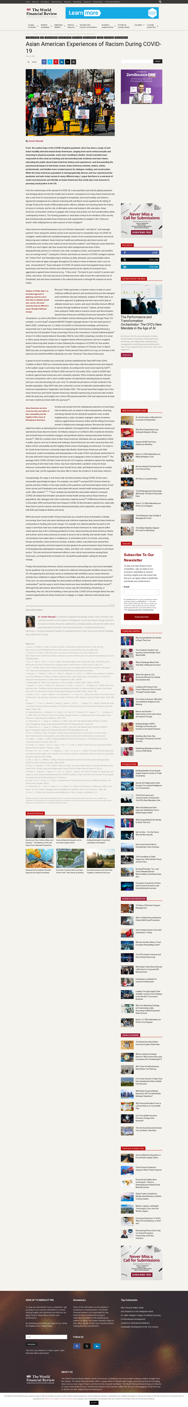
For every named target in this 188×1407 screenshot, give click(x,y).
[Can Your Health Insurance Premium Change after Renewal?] (127, 1118)
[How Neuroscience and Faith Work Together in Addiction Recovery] (101, 858)
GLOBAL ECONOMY (32, 26)
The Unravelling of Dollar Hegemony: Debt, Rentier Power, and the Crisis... (149, 859)
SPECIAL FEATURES (65, 37)
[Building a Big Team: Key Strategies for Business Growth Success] (127, 739)
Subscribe (67, 2)
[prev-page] (27, 877)
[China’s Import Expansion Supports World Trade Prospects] (127, 1170)
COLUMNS (138, 25)
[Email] (67, 61)
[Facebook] (44, 61)
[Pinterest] (55, 61)
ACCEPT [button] (94, 1403)
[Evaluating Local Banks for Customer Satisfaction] (127, 982)
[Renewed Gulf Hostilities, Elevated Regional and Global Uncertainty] (40, 858)
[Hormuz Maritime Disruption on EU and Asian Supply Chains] (70, 828)
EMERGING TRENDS (58, 26)
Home (28, 2)
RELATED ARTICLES (35, 814)
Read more (127, 355)
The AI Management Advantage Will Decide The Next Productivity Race (149, 493)
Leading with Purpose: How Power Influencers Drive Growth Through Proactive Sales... (148, 689)
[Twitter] (50, 61)
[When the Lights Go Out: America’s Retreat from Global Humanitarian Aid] (127, 677)
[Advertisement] (140, 385)
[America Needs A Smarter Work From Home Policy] (127, 469)
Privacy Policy (98, 2)
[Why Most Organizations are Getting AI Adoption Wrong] (127, 432)
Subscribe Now (142, 616)
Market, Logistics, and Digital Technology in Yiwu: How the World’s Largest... (147, 1208)
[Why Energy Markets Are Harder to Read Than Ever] (127, 640)
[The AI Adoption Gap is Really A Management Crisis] (127, 518)
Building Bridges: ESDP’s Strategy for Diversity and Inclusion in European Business (148, 726)
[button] (160, 2)
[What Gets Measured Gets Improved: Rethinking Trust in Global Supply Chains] (127, 810)
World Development (121, 37)
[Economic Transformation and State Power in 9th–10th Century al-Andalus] (70, 858)
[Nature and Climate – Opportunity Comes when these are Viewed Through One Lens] (127, 714)
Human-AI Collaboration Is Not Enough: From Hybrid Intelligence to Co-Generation (149, 785)
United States (109, 37)
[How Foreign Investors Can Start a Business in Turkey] (127, 933)
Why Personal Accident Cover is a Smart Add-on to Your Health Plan (148, 1105)
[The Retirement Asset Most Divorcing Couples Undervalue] (127, 1045)
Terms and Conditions (112, 2)
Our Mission (45, 2)
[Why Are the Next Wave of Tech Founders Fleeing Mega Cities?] (127, 945)
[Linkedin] (61, 61)
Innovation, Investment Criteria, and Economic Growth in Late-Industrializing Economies (148, 885)
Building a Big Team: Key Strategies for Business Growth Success (148, 738)
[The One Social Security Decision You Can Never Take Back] (127, 1131)
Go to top (112, 604)
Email (126, 587)
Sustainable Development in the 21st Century (139, 1327)
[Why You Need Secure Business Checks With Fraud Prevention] (127, 920)
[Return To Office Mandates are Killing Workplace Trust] (127, 457)
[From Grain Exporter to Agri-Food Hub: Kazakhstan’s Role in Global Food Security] (127, 1081)
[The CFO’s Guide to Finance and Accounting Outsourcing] (127, 957)
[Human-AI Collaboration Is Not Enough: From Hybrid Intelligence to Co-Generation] (127, 786)
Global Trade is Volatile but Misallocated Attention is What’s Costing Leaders (148, 1196)
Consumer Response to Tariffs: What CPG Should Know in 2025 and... (148, 1220)
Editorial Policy (57, 2)
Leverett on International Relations (135, 1323)
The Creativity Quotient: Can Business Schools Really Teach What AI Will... (148, 652)
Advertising (77, 2)
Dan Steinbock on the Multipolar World (137, 1311)
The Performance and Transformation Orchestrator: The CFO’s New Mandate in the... (148, 797)
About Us (35, 2)
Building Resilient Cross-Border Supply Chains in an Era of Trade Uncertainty (149, 773)
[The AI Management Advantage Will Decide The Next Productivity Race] (127, 494)
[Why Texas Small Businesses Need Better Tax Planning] (127, 1069)
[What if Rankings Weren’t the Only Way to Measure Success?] (127, 665)
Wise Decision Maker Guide (132, 1307)
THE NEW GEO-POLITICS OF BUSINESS (88, 26)
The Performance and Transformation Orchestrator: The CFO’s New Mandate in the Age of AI (141, 322)
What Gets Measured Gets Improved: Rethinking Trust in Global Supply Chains (147, 810)
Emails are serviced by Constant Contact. (141, 610)
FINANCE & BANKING (45, 26)
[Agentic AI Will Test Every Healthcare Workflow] (127, 445)
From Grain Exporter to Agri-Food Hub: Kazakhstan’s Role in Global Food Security (149, 1081)
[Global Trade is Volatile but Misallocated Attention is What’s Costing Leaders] (127, 1196)
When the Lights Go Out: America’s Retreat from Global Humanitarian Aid (148, 677)
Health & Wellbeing (89, 37)
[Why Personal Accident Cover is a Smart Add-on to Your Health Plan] (127, 1106)
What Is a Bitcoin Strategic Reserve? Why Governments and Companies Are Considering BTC (149, 1056)
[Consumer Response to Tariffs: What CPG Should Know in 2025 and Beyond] (127, 1221)
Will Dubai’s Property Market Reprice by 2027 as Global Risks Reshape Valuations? (148, 1093)
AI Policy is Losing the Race (146, 479)
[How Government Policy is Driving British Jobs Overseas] (127, 847)
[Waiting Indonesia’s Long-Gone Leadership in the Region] (101, 828)
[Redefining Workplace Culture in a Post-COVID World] (127, 751)
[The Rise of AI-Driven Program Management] (127, 908)
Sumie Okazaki (36, 141)
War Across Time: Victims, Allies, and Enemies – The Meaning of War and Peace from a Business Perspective (39, 842)
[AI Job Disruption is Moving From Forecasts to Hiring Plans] (127, 420)
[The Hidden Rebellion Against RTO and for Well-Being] (127, 531)
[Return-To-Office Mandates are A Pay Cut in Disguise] (127, 506)
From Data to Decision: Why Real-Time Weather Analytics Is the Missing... (149, 701)
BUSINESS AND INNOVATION (133, 899)
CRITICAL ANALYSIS (71, 26)
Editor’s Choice (77, 37)
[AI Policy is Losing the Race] (127, 481)
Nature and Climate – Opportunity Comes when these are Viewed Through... (148, 714)
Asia (50, 34)
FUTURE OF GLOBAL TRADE (123, 26)
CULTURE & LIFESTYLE (151, 26)
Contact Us (87, 2)
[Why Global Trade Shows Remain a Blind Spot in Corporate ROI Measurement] (127, 970)
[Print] (73, 61)
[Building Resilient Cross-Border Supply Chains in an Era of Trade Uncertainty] (127, 773)
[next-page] (31, 877)
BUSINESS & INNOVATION (107, 26)
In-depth (100, 37)
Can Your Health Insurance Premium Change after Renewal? (146, 1118)
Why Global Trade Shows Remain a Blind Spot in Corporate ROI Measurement (149, 969)
